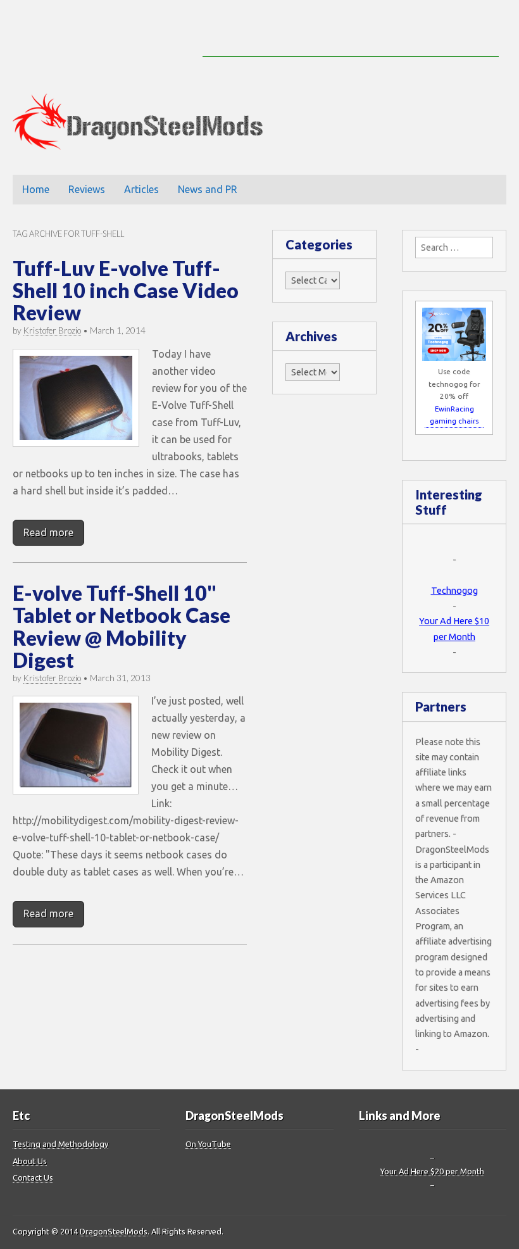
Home (35, 189)
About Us (30, 1161)
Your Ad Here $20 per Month (432, 1171)
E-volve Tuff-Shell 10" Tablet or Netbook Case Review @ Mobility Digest (121, 626)
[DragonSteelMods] (147, 125)
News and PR (207, 189)
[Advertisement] (351, 38)
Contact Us (33, 1177)
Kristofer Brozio (52, 330)
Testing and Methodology (60, 1143)
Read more (48, 532)
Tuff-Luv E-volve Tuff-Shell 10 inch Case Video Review (126, 290)
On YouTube (208, 1143)
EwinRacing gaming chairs (454, 415)
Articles (141, 189)
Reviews (86, 189)
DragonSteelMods (113, 1231)
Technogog (454, 591)
